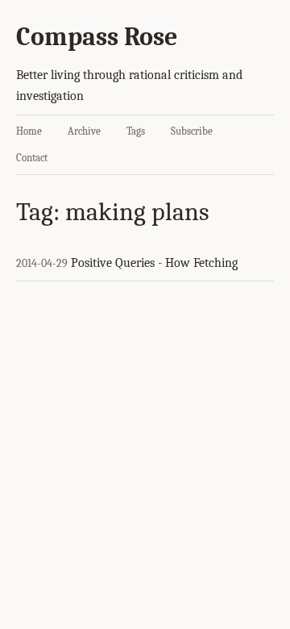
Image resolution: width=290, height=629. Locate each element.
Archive (84, 131)
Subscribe (192, 131)
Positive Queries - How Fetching (154, 263)
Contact (32, 158)
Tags (135, 131)
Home (29, 131)
